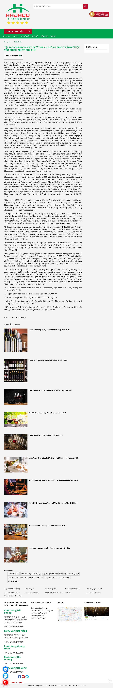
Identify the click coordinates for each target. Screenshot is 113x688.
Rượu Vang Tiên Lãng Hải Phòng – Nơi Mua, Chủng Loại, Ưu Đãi (53, 458)
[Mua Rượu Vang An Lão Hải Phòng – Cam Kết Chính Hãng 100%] (15, 487)
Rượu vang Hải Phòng (12, 589)
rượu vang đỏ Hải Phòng (34, 577)
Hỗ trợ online (102, 14)
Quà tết (68, 592)
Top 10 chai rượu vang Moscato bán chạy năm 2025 (49, 330)
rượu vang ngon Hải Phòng (30, 574)
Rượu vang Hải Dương (12, 592)
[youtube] (23, 677)
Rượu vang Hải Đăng (93, 592)
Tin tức (15, 36)
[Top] (109, 680)
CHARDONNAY (13, 574)
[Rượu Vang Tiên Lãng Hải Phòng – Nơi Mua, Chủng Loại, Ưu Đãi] (15, 465)
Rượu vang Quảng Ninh (94, 589)
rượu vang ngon (50, 577)
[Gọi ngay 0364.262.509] (5, 682)
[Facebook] (19, 677)
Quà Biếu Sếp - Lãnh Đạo (13, 596)
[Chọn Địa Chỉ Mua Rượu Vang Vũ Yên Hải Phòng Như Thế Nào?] (15, 510)
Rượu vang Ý (29, 589)
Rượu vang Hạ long (31, 592)
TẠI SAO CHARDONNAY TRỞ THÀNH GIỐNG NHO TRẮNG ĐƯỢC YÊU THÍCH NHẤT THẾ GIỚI (42, 49)
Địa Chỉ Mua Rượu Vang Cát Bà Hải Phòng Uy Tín (48, 525)
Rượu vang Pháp (51, 589)
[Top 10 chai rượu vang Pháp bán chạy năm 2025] (15, 420)
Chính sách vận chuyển (39, 613)
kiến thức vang (13, 581)
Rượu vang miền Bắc (72, 589)
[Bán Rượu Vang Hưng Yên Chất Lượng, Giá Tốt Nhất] (15, 555)
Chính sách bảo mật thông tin (42, 610)
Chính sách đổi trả (37, 615)
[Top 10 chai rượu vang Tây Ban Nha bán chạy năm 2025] (15, 397)
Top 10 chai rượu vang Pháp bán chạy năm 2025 (47, 413)
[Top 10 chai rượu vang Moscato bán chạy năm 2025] (15, 341)
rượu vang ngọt (73, 574)
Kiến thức (44, 36)
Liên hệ (53, 36)
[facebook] (96, 613)
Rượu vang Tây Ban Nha (53, 592)
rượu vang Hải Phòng (15, 577)
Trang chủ (6, 36)
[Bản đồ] (70, 614)
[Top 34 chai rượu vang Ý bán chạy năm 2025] (15, 442)
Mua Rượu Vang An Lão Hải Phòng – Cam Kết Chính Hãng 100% (53, 480)
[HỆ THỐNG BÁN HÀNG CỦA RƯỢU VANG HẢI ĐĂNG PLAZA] (17, 14)
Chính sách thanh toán (39, 608)
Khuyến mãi (25, 36)
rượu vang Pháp (64, 577)
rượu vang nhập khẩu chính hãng (54, 574)
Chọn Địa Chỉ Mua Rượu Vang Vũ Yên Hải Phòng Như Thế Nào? (53, 503)
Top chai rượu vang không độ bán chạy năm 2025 (48, 360)
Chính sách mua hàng (41, 603)
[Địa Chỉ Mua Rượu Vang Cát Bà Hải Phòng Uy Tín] (15, 532)
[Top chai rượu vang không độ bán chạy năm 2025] (15, 371)
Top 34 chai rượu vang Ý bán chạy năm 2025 (46, 435)
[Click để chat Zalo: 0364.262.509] (5, 676)
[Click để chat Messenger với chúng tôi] (5, 669)
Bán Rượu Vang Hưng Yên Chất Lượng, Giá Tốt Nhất (49, 548)
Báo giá (35, 36)
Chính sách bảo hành (38, 618)
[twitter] (27, 677)
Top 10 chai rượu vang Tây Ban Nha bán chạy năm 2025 (50, 390)
